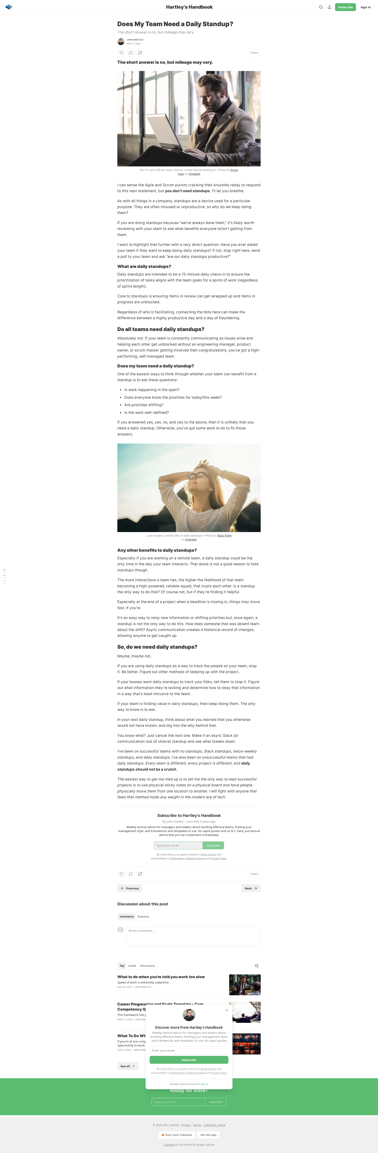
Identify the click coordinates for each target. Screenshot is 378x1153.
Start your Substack (178, 1135)
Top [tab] (122, 966)
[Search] (321, 7)
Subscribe (345, 7)
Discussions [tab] (147, 966)
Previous (132, 888)
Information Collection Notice (187, 1073)
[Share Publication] (330, 7)
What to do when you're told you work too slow (161, 977)
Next (248, 888)
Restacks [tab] (143, 916)
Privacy (186, 1125)
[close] (227, 1010)
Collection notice (214, 1125)
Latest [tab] (132, 966)
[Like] (121, 53)
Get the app (208, 1135)
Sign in (366, 7)
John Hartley (135, 39)
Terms (197, 1125)
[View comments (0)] (131, 53)
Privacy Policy (219, 1073)
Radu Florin (225, 535)
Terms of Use (208, 1069)
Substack (169, 1145)
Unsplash (194, 173)
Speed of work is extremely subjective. (143, 982)
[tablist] (134, 917)
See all (125, 1066)
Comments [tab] (127, 916)
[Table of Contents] (4, 576)
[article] (189, 985)
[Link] (112, 62)
